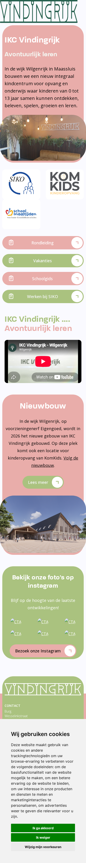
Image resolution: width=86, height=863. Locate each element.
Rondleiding (42, 242)
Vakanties (42, 260)
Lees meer (38, 482)
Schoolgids (42, 278)
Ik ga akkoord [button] (43, 828)
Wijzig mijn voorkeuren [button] (43, 847)
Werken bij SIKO (42, 296)
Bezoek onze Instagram (38, 651)
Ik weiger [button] (43, 837)
